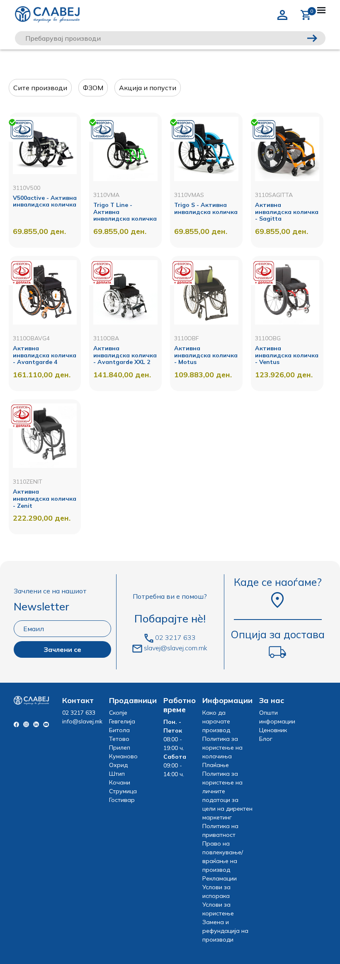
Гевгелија (122, 721)
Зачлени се (62, 649)
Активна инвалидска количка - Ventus (286, 355)
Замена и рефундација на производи (225, 930)
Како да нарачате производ (216, 721)
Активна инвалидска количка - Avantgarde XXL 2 (125, 355)
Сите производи (40, 88)
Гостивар (122, 800)
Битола (119, 730)
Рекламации (219, 878)
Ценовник (273, 730)
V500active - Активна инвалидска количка (45, 201)
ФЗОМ (93, 88)
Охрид (118, 765)
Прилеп (119, 747)
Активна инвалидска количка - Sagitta (286, 212)
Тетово (119, 739)
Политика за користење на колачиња (222, 747)
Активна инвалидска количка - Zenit (44, 498)
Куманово (123, 756)
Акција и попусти (147, 88)
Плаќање (215, 765)
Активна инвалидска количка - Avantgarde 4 (44, 355)
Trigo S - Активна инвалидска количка (206, 208)
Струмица (123, 791)
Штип (117, 773)
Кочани (119, 782)
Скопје (118, 712)
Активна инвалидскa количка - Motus (206, 355)
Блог (265, 739)
